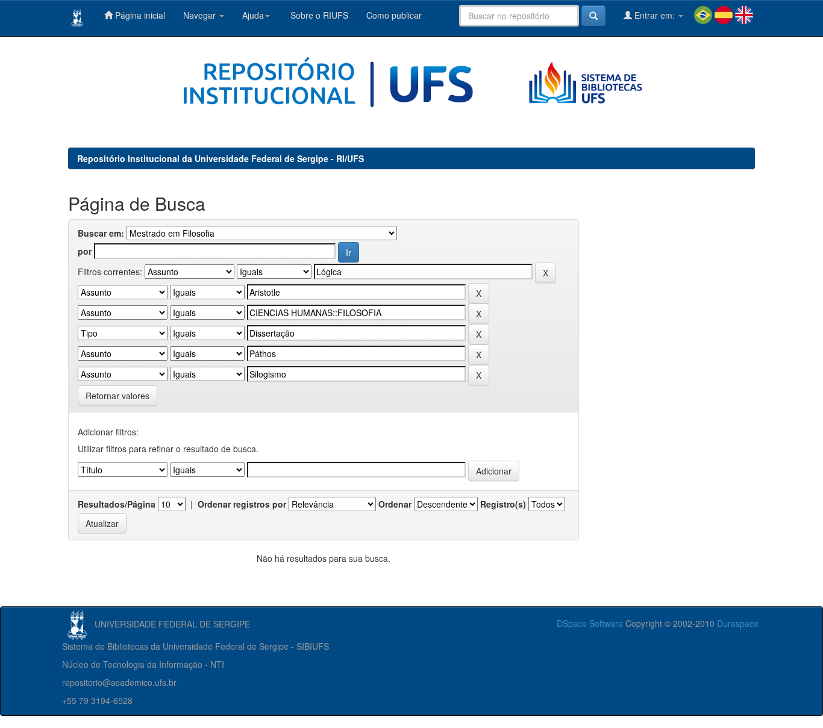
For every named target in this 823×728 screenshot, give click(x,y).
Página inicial (139, 15)
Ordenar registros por (242, 504)
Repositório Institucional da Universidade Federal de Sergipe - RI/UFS (220, 158)
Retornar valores (117, 396)
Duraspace (738, 623)
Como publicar (394, 15)
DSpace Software (590, 623)
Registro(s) (503, 504)
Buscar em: (101, 233)
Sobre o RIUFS (318, 15)
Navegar (200, 15)
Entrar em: (654, 15)
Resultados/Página (116, 504)
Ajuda (253, 15)
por (85, 251)
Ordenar (394, 504)
